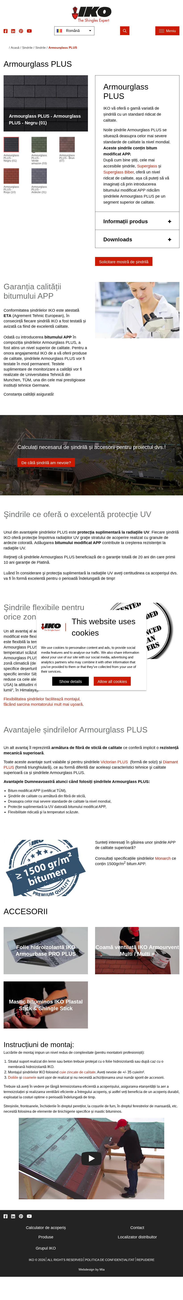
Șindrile (27, 47)
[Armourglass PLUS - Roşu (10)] (11, 177)
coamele (29, 1077)
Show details (70, 681)
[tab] (137, 221)
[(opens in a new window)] (6, 30)
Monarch (163, 858)
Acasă (15, 47)
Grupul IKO (46, 1248)
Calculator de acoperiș (46, 1228)
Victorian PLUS (114, 762)
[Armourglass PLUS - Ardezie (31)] (39, 177)
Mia (102, 1269)
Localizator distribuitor (137, 1237)
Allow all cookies (112, 681)
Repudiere (145, 1259)
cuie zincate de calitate (77, 1072)
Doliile (13, 1077)
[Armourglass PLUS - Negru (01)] (11, 145)
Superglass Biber (118, 172)
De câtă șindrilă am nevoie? (46, 463)
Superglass (147, 166)
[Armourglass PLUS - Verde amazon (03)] (39, 145)
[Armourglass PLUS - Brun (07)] (67, 145)
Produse (45, 1237)
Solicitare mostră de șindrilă (123, 262)
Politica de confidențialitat (110, 1259)
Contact (137, 1228)
